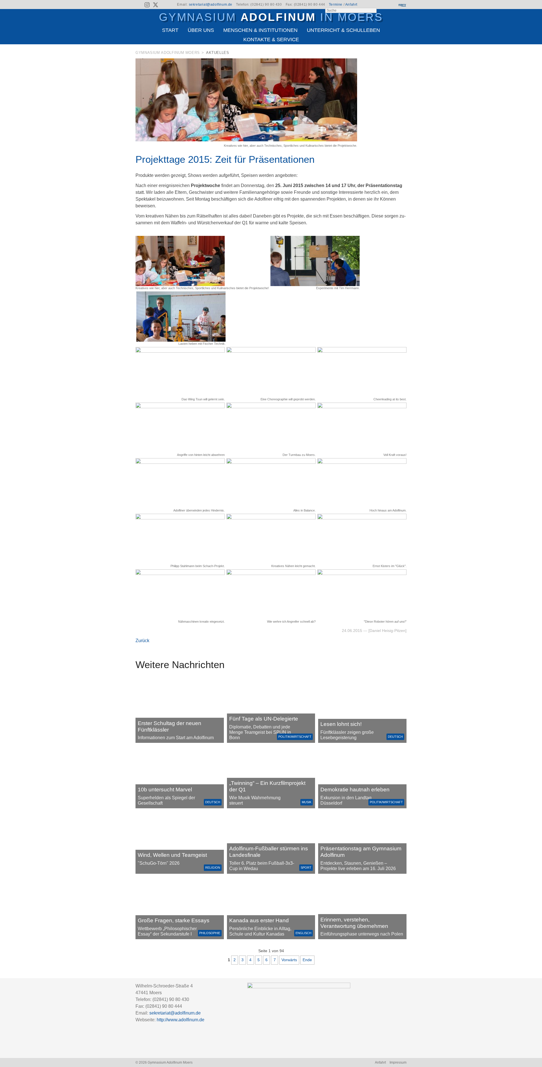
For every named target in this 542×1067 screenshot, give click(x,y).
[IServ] (401, 4)
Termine (335, 4)
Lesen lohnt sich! (341, 724)
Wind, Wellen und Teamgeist (172, 855)
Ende (307, 960)
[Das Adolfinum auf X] (155, 5)
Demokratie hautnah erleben (355, 789)
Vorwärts (289, 960)
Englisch (303, 933)
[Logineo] (392, 5)
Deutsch (395, 736)
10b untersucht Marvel (165, 789)
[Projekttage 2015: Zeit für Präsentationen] (246, 139)
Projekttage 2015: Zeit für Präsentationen (225, 159)
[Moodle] (382, 5)
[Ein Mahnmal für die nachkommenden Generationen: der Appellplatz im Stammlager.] (362, 908)
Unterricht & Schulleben (343, 30)
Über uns (201, 30)
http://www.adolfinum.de (180, 1019)
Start (170, 30)
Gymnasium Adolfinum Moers (168, 53)
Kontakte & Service (271, 39)
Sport (306, 867)
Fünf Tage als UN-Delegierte (263, 719)
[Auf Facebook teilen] (396, 53)
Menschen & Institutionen (260, 30)
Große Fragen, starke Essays (173, 920)
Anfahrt (351, 4)
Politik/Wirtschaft (294, 736)
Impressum (398, 1062)
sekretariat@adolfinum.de (210, 4)
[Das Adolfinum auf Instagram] (147, 5)
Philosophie (209, 933)
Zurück (142, 640)
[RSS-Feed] (139, 5)
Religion (212, 867)
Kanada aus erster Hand (259, 920)
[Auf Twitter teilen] (403, 53)
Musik (306, 802)
